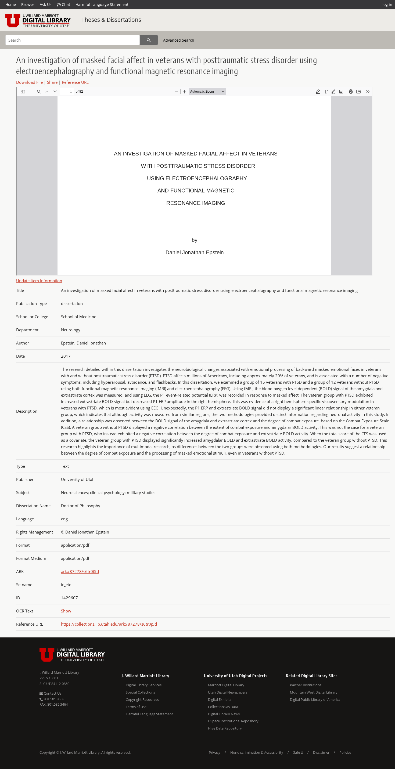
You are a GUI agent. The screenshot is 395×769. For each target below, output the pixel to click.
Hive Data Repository (225, 728)
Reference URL (75, 82)
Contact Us (52, 693)
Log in (387, 4)
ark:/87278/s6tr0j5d (80, 571)
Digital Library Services (143, 685)
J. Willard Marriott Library (59, 672)
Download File (29, 82)
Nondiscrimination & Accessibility (256, 752)
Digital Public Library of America (315, 699)
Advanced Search (178, 40)
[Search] (149, 40)
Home (10, 4)
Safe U (298, 752)
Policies (345, 752)
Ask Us (46, 4)
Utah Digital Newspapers (227, 692)
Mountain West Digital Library (313, 692)
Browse (27, 4)
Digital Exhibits (219, 699)
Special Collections (140, 692)
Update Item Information (39, 280)
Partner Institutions (305, 685)
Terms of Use (136, 706)
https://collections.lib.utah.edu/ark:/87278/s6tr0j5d (109, 624)
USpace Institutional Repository (233, 721)
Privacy (214, 752)
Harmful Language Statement (102, 4)
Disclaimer (321, 752)
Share (52, 82)
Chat (65, 4)
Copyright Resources (142, 699)
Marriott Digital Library (226, 685)
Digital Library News (224, 714)
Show (66, 611)
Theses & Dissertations (111, 19)
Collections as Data (223, 706)
